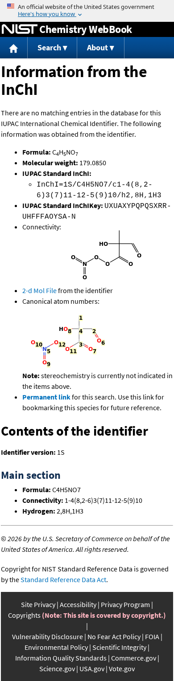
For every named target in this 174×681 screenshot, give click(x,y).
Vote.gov (122, 668)
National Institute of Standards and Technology (19, 29)
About (97, 47)
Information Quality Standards (61, 657)
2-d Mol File (39, 290)
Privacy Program (125, 604)
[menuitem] (14, 48)
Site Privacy (38, 604)
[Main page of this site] (14, 48)
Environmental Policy (56, 647)
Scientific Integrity (119, 647)
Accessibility (78, 604)
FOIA (152, 636)
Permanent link (46, 396)
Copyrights (24, 615)
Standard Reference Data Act (63, 579)
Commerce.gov (133, 657)
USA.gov (91, 668)
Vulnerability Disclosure (47, 636)
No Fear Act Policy (114, 636)
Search (49, 47)
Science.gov (57, 668)
